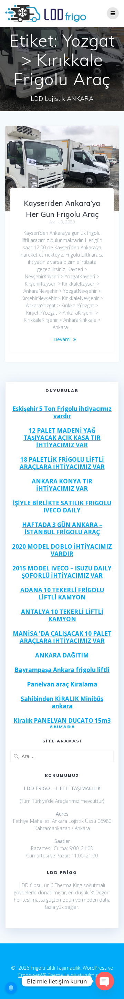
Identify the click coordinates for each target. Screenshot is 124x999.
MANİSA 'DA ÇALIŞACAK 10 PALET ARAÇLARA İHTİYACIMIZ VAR (62, 637)
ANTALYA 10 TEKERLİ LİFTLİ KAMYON (62, 615)
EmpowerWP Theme (40, 975)
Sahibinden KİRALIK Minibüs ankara (62, 702)
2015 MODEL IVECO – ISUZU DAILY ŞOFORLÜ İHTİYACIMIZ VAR (62, 571)
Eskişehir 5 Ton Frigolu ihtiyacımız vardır (62, 412)
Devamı (62, 339)
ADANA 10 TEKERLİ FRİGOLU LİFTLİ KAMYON (62, 593)
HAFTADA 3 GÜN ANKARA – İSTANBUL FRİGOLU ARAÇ (62, 528)
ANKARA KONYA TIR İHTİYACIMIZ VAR (62, 484)
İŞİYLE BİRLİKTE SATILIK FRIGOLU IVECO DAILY (62, 506)
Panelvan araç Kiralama (62, 684)
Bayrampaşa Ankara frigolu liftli (62, 670)
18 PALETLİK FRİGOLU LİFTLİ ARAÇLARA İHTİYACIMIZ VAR (62, 463)
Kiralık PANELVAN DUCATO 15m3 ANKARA (62, 724)
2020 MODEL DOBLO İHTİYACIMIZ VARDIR (62, 550)
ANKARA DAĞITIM (62, 655)
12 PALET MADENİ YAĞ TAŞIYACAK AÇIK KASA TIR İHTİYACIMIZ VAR (62, 437)
